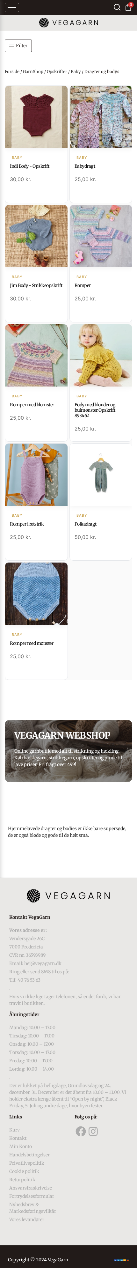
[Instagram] (93, 1131)
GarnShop (33, 71)
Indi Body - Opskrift (29, 166)
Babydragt (85, 166)
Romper (83, 285)
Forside (12, 71)
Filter (21, 45)
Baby (76, 71)
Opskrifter (57, 71)
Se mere (36, 118)
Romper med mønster (31, 643)
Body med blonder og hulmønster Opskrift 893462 (95, 410)
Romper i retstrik (27, 524)
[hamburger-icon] (12, 7)
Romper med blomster (32, 405)
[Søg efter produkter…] (117, 7)
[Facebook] (81, 1131)
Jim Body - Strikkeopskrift (36, 285)
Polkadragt (86, 524)
